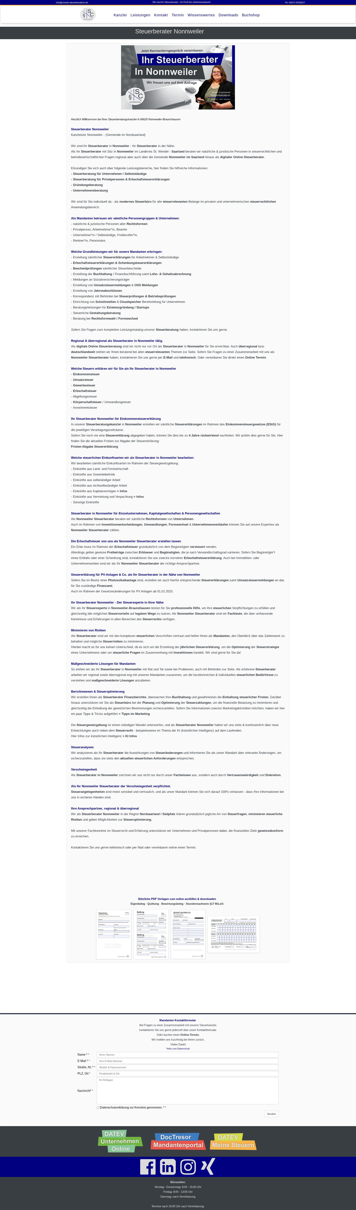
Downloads (228, 15)
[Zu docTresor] (178, 1141)
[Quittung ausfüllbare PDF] (151, 934)
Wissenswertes (201, 15)
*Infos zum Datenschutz (178, 1048)
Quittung (153, 903)
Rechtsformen (137, 224)
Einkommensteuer (86, 374)
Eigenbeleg (138, 903)
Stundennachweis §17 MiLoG (204, 903)
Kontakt (161, 15)
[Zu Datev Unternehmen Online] (122, 1141)
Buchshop (251, 15)
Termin (178, 15)
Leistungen (140, 15)
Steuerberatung (110, 346)
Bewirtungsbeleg (172, 903)
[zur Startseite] (88, 14)
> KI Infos (130, 736)
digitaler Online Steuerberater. (242, 157)
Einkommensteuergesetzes (246, 424)
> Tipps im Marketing (134, 714)
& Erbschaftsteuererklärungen (147, 179)
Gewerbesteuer (84, 385)
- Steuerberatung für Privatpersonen (97, 179)
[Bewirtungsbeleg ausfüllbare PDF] (188, 934)
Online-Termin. (190, 1034)
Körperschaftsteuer (88, 402)
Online (93, 346)
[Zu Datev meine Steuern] (235, 1141)
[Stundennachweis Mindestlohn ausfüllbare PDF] (233, 934)
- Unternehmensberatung (89, 190)
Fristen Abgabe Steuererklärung (94, 446)
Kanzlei (120, 15)
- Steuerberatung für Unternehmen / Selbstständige (108, 174)
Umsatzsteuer (83, 380)
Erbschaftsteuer (85, 391)
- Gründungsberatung (87, 185)
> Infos (122, 491)
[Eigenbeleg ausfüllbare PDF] (113, 934)
